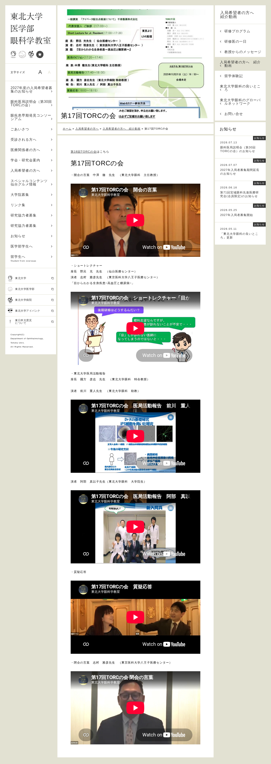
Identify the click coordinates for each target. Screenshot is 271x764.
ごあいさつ (20, 129)
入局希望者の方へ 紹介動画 (239, 14)
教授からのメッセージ (242, 52)
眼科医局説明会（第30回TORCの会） (31, 103)
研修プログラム (237, 31)
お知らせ (18, 236)
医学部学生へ (22, 246)
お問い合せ (233, 114)
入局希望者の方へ (25, 171)
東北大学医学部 (25, 289)
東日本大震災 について (21, 321)
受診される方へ (24, 140)
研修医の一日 (235, 41)
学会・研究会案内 (25, 160)
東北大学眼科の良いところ (240, 88)
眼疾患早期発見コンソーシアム (31, 117)
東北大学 (20, 278)
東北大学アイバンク (27, 310)
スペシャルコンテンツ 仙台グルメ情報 (31, 182)
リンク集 (18, 205)
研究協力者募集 (24, 215)
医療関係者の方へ (25, 150)
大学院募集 (20, 195)
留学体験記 (233, 76)
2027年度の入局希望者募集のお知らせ (31, 89)
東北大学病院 (23, 299)
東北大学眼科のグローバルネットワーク (240, 101)
